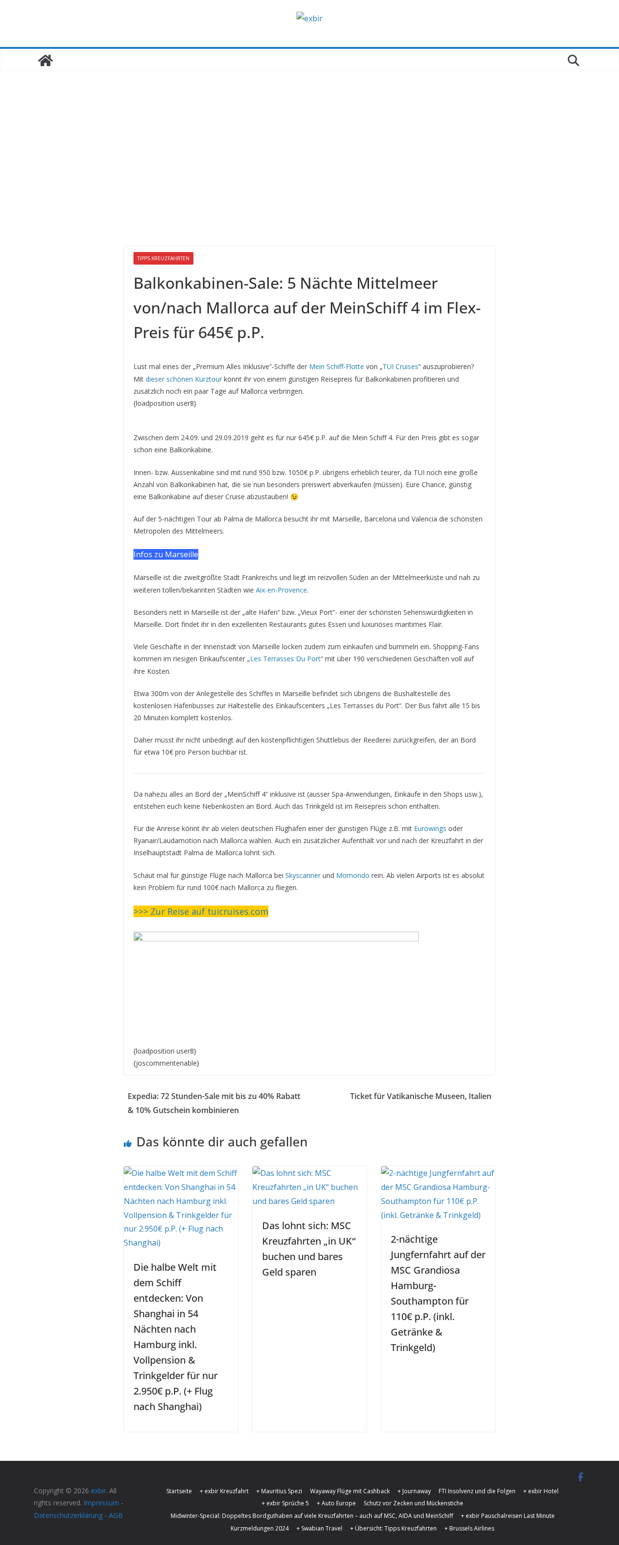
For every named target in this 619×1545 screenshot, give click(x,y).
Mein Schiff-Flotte (336, 366)
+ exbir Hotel (541, 1491)
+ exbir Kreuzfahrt (224, 1491)
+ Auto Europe (336, 1503)
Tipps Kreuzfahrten (163, 258)
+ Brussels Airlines (469, 1528)
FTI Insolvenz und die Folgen (477, 1491)
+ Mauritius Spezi (279, 1491)
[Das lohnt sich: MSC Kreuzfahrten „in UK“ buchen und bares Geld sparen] (309, 1173)
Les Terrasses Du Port (285, 658)
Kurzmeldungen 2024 (260, 1528)
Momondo (352, 875)
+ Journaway (414, 1491)
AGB (116, 1515)
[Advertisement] (309, 144)
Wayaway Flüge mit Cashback (350, 1491)
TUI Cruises (400, 366)
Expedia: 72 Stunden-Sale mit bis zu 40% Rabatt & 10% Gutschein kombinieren (214, 1103)
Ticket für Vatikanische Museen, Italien (420, 1096)
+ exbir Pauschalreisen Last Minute (508, 1516)
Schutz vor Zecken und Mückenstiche (413, 1503)
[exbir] (45, 60)
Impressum (101, 1502)
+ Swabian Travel (319, 1528)
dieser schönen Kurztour (184, 379)
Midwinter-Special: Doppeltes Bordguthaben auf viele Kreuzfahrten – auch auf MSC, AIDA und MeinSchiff (312, 1516)
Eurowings (430, 828)
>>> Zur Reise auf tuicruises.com (200, 911)
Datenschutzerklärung (68, 1515)
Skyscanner (303, 875)
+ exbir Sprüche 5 (285, 1503)
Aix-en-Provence (281, 589)
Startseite (179, 1491)
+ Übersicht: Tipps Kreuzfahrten (393, 1528)
